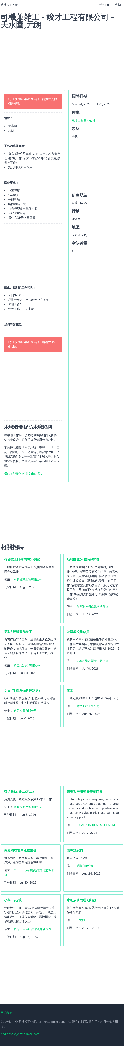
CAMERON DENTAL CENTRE (96, 825)
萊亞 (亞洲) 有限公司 (27, 665)
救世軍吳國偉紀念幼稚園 (92, 606)
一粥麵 (80, 920)
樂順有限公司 (85, 865)
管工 (70, 691)
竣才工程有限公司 (83, 120)
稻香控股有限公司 (25, 710)
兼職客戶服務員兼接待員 (84, 791)
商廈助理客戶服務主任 (20, 850)
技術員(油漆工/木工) (19, 791)
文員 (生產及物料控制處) (22, 691)
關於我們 (6, 1012)
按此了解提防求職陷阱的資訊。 (24, 473)
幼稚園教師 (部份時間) (83, 559)
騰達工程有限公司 (88, 706)
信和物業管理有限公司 (28, 807)
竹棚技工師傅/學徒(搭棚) (22, 559)
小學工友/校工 (14, 900)
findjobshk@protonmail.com (20, 1034)
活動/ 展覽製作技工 (18, 632)
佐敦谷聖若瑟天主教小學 (92, 660)
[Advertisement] (62, 57)
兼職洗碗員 (75, 850)
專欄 (118, 4)
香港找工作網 (9, 4)
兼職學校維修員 (78, 632)
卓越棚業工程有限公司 (28, 579)
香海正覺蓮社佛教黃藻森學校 (33, 929)
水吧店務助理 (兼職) (81, 900)
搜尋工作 (104, 4)
